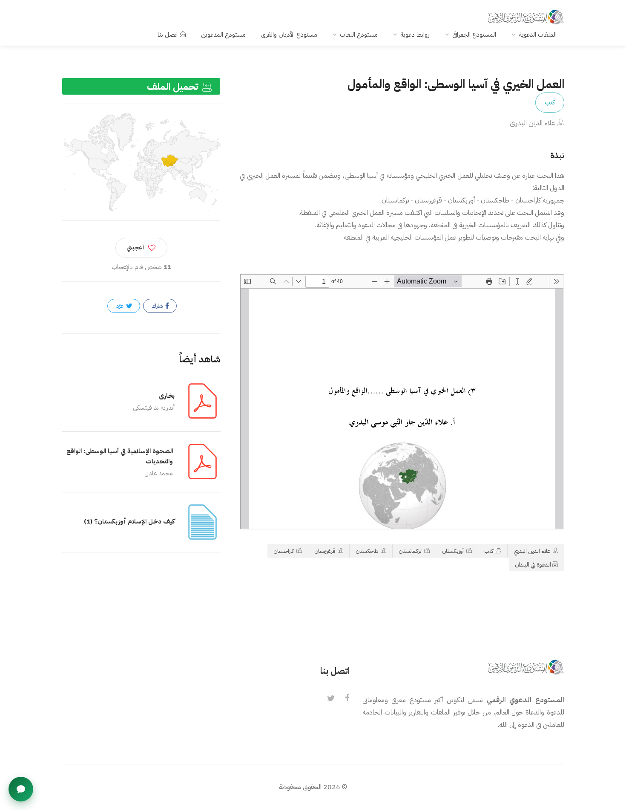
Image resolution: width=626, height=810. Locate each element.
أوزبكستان (453, 551)
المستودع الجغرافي (474, 34)
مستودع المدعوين (223, 34)
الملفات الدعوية (538, 34)
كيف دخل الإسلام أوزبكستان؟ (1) (129, 521)
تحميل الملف (174, 86)
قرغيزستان (325, 551)
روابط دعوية (415, 34)
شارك (158, 306)
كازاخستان (284, 551)
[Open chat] (21, 789)
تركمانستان (411, 551)
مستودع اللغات (359, 34)
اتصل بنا (168, 34)
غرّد (120, 306)
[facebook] (347, 698)
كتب (550, 102)
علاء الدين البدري (532, 123)
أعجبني (135, 247)
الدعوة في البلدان (533, 565)
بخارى (167, 395)
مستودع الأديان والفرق (289, 34)
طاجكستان (367, 551)
